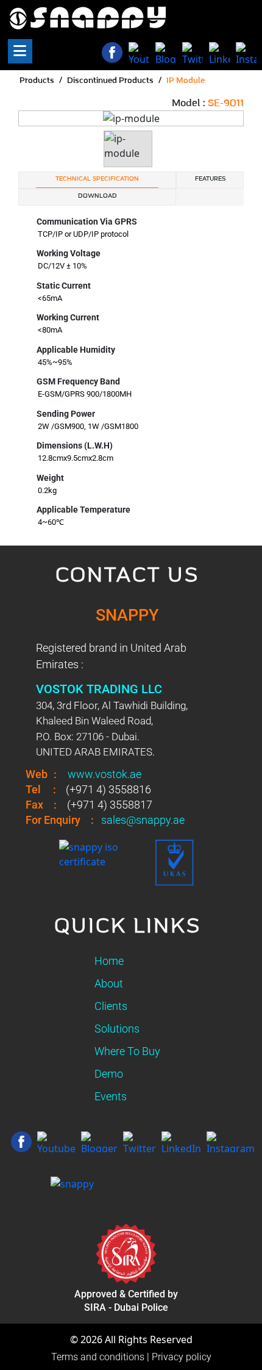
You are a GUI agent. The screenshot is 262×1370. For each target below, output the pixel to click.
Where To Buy (127, 1051)
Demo (108, 1073)
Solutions (117, 1028)
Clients (110, 1006)
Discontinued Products (110, 81)
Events (110, 1096)
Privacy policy (181, 1357)
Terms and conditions (97, 1357)
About (108, 983)
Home (109, 960)
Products (36, 81)
